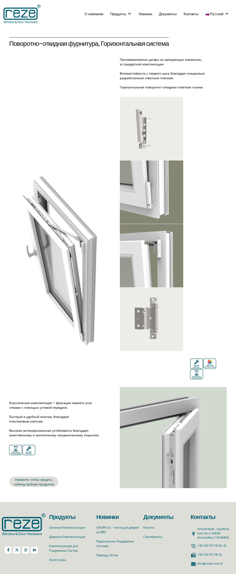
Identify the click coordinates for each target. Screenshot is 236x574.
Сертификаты (152, 537)
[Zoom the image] (23, 516)
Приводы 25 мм (107, 555)
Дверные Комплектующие (67, 537)
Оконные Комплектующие (67, 528)
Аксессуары (57, 560)
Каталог (148, 528)
